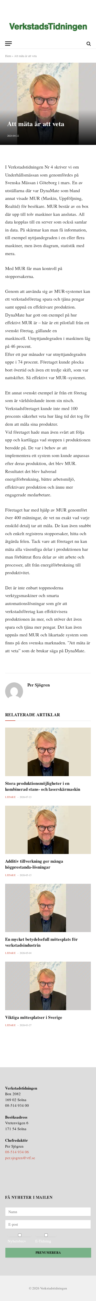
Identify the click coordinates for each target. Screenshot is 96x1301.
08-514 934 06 (17, 1151)
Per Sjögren (38, 684)
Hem (8, 56)
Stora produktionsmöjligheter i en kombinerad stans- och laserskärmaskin (42, 786)
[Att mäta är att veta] (48, 104)
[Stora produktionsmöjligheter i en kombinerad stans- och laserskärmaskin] (48, 752)
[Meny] (8, 44)
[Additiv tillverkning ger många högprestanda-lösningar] (48, 830)
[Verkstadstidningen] (48, 27)
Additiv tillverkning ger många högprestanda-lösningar (34, 864)
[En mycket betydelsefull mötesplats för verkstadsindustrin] (48, 908)
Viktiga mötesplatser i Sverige (33, 1017)
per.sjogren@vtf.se (20, 1157)
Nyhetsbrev (17, 1240)
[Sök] (88, 44)
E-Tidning (43, 1240)
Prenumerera (48, 1252)
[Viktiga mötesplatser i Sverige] (48, 986)
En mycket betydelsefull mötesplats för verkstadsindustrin (41, 942)
